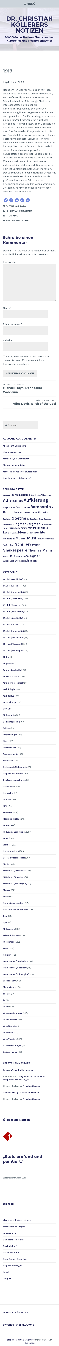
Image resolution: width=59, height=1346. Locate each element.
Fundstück (8, 760)
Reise (5, 948)
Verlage (21, 556)
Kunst (6, 838)
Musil (32, 538)
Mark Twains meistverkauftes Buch (20, 472)
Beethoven (22, 507)
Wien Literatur (10, 1026)
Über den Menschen (12, 452)
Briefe (27, 512)
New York (43, 538)
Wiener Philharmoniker (22, 1070)
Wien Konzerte (10, 1019)
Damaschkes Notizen (13, 1240)
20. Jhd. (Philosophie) (13, 650)
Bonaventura (9, 1233)
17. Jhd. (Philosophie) (13, 592)
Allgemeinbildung (19, 494)
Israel (49, 524)
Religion (7, 955)
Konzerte (7, 825)
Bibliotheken (13, 512)
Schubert (35, 544)
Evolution (7, 519)
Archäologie (9, 689)
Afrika (5, 495)
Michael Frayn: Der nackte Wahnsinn (22, 388)
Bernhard (39, 506)
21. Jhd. (6, 657)
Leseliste (7, 845)
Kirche (24, 528)
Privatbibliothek (11, 935)
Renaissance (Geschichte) (15, 961)
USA (12, 556)
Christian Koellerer (19, 211)
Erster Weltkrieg (17, 220)
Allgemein (8, 663)
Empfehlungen (10, 734)
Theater (7, 994)
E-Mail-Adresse (12, 324)
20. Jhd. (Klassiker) (12, 644)
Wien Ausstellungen (12, 1013)
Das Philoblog (10, 1246)
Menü (30, 3)
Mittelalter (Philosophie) (15, 883)
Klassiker (7, 812)
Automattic (29, 1343)
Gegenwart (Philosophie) (15, 767)
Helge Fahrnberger (12, 1265)
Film (9, 215)
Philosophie (9, 929)
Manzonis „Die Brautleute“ (16, 459)
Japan (11, 528)
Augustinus (9, 507)
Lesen (7, 532)
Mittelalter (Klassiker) (14, 877)
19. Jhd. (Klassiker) (12, 625)
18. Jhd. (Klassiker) (12, 605)
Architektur (8, 696)
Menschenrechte (31, 532)
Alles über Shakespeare (14, 446)
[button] (6, 200)
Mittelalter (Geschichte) (14, 870)
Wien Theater (9, 1039)
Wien (5, 1006)
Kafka (17, 528)
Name (7, 308)
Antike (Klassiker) (11, 676)
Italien (5, 528)
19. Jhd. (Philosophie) (13, 631)
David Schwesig (11, 1092)
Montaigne (9, 538)
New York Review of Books (15, 909)
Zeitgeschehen (10, 1052)
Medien (6, 864)
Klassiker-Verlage (12, 819)
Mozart (21, 538)
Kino (15, 215)
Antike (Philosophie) (13, 683)
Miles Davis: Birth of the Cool (34, 402)
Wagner (33, 556)
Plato (51, 538)
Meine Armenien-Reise (14, 465)
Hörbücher (8, 793)
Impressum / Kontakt (16, 1312)
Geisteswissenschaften (14, 780)
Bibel (51, 507)
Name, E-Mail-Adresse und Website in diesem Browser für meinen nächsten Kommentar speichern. (26, 360)
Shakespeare (15, 550)
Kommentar (10, 262)
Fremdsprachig (10, 754)
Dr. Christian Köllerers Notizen (29, 24)
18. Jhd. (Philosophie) (13, 611)
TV (4, 1000)
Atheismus (13, 500)
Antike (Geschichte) (12, 670)
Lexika (15, 533)
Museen (7, 890)
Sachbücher (9, 981)
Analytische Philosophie (41, 495)
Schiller (22, 544)
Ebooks (43, 512)
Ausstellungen (10, 702)
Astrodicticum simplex (14, 1227)
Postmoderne (8, 545)
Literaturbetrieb (11, 851)
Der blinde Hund (11, 1252)
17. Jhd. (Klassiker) (12, 586)
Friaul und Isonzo (31, 1086)
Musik (6, 896)
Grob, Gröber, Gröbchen (15, 1259)
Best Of (6, 709)
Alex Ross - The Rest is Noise (17, 1220)
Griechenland (8, 524)
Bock (5, 1070)
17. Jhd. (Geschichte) (13, 579)
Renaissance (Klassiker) (15, 968)
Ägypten (31, 560)
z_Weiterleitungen (12, 1045)
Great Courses (45, 519)
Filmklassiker (9, 747)
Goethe (19, 518)
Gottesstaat (32, 519)
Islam (44, 524)
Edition (6, 728)
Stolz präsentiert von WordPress (20, 1340)
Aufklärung (36, 500)
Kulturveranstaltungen (14, 832)
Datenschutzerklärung (18, 1325)
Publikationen (10, 942)
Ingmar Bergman (27, 524)
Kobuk (6, 1272)
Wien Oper (8, 1032)
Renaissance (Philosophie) (16, 974)
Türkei (5, 557)
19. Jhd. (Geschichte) (13, 618)
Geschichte (8, 786)
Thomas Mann (40, 550)
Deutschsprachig (11, 722)
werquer (7, 1278)
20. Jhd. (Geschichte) (13, 637)
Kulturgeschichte (38, 527)
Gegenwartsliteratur (13, 773)
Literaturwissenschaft (14, 858)
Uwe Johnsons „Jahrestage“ (17, 478)
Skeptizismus (9, 987)
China (34, 512)
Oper (5, 916)
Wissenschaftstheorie (14, 561)
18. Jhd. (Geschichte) (13, 598)
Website (7, 340)
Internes (7, 799)
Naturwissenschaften (13, 903)
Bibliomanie (9, 715)
